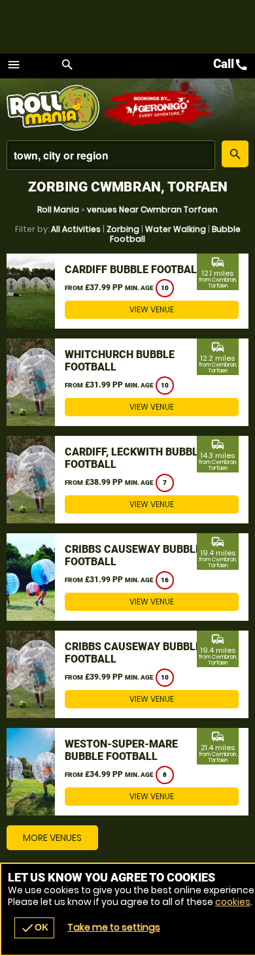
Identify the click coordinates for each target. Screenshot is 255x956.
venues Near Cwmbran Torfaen (152, 209)
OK (34, 928)
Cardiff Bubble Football (134, 269)
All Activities (76, 229)
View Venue (151, 309)
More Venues (52, 837)
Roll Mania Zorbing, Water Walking (54, 108)
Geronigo (158, 108)
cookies (232, 901)
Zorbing (123, 229)
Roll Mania (58, 209)
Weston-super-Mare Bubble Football (121, 750)
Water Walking (175, 229)
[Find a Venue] (111, 155)
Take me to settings (113, 927)
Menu (14, 65)
